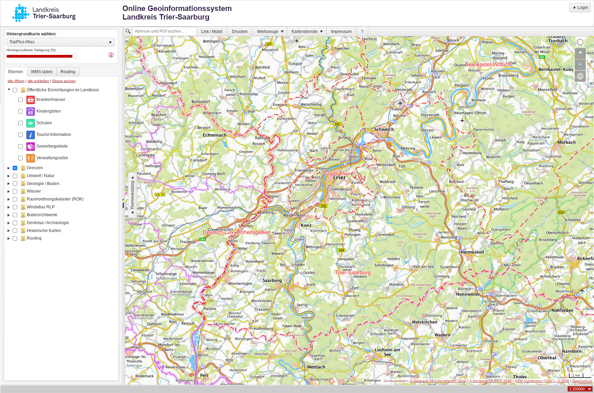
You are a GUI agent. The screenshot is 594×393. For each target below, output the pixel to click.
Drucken (240, 31)
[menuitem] (212, 31)
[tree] (61, 232)
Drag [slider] (74, 56)
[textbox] (164, 31)
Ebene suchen (64, 81)
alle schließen (38, 81)
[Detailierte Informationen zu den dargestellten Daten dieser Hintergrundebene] (111, 54)
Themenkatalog (132, 195)
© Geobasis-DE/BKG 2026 (490, 381)
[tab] (15, 72)
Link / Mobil (211, 31)
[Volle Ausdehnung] (580, 76)
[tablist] (61, 224)
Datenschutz (582, 381)
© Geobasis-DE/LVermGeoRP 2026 (438, 381)
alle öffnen (16, 81)
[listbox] (61, 42)
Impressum (341, 31)
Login (583, 7)
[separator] (123, 206)
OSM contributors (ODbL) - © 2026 (542, 381)
